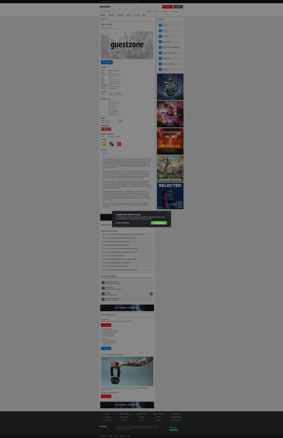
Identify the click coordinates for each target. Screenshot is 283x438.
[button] (122, 222)
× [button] (168, 212)
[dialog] (141, 219)
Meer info (148, 219)
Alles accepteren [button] (159, 222)
